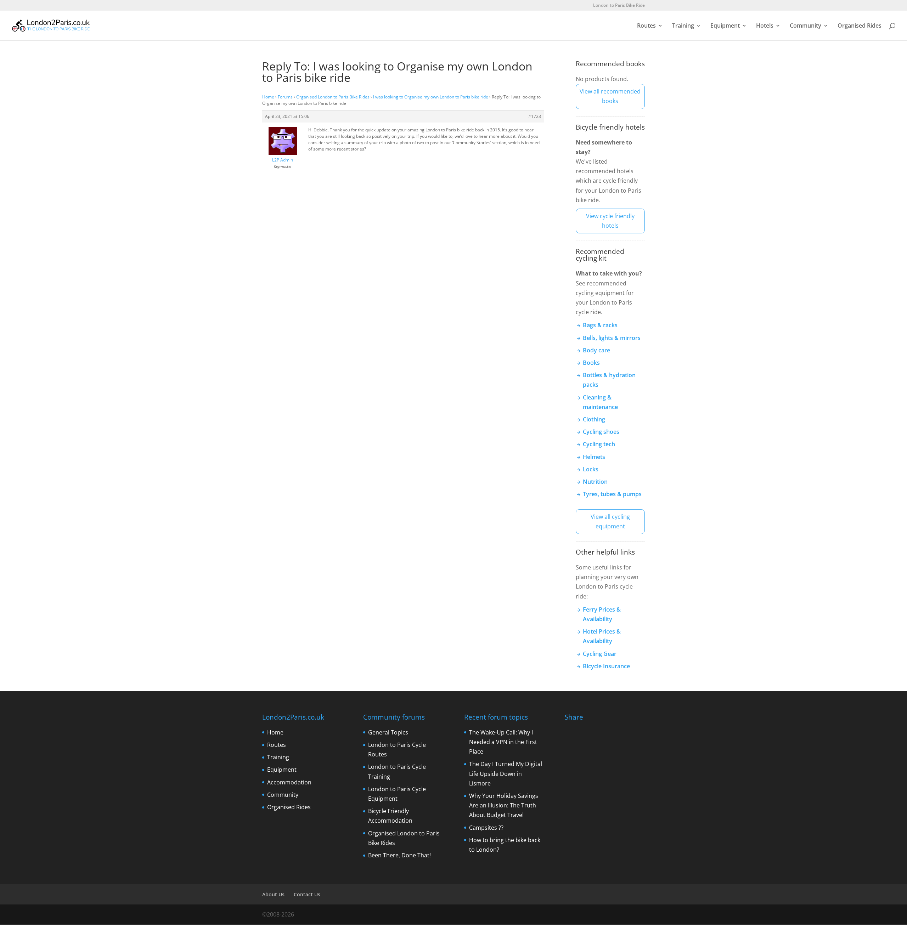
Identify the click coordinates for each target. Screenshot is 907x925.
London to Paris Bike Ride (619, 5)
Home (268, 97)
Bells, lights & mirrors (612, 338)
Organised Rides (859, 26)
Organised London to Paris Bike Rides (333, 97)
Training (683, 26)
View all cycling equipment (610, 521)
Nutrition (595, 482)
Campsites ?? (486, 828)
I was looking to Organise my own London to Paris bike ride (430, 97)
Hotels (764, 26)
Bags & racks (600, 325)
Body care (596, 350)
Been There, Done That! (399, 855)
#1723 (534, 116)
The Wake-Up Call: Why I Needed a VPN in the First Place (503, 741)
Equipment (725, 26)
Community (805, 26)
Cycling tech (599, 444)
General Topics (388, 732)
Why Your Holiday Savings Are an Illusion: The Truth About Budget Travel (503, 805)
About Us (273, 894)
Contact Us (307, 894)
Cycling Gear (599, 654)
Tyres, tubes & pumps (612, 494)
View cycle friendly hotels (610, 220)
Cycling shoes (601, 432)
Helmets (594, 457)
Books (591, 363)
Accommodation (289, 782)
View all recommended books (610, 96)
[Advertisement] (618, 805)
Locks (590, 469)
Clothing (594, 419)
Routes (646, 26)
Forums (285, 97)
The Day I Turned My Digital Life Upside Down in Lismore (505, 773)
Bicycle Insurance (606, 666)
